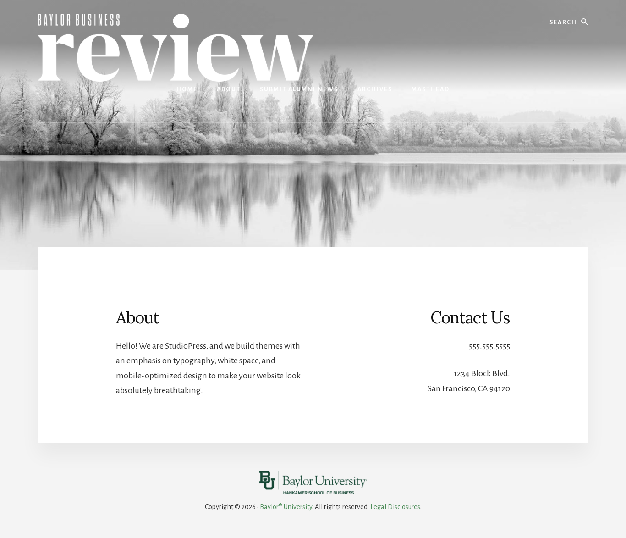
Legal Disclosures (395, 506)
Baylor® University (286, 506)
